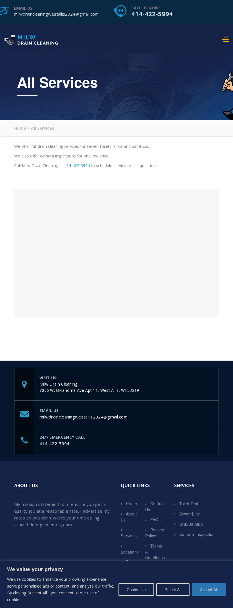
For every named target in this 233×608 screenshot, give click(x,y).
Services (129, 535)
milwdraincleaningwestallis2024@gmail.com (56, 14)
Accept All (209, 589)
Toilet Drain (190, 503)
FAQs (155, 519)
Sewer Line (189, 514)
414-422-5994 (152, 13)
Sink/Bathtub (191, 524)
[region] (116, 584)
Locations (130, 552)
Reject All (173, 589)
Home (131, 503)
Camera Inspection (197, 534)
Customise (136, 589)
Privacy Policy (154, 532)
